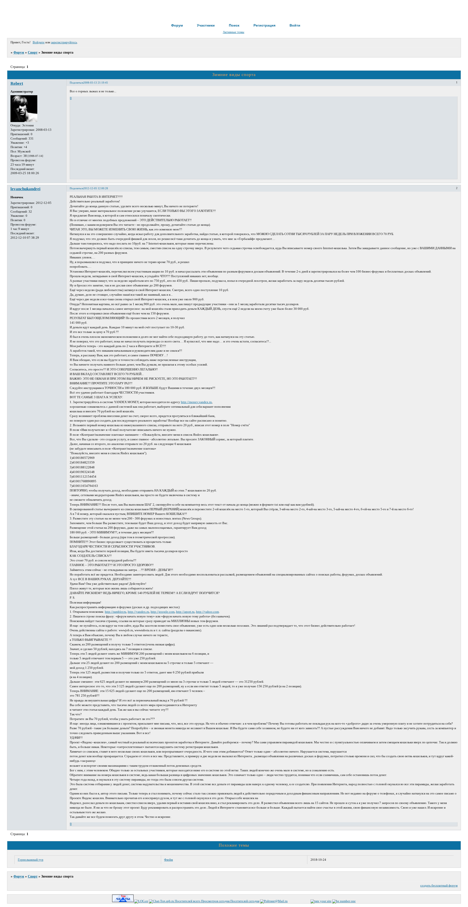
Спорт (33, 52)
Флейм (168, 859)
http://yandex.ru (138, 612)
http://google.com (163, 612)
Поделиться (76, 82)
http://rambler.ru (115, 612)
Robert (16, 83)
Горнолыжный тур (30, 859)
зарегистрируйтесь (64, 42)
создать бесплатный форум (439, 885)
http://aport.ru (185, 612)
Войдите (39, 42)
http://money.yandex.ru (196, 402)
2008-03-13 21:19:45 (95, 82)
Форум (18, 52)
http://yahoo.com (207, 612)
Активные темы (233, 32)
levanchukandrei (25, 189)
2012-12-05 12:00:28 (95, 188)
